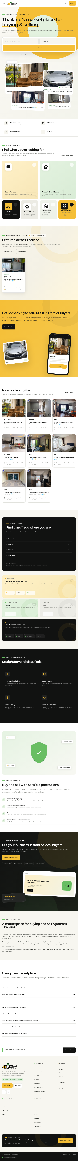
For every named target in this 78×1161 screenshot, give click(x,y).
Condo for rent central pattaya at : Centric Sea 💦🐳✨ (13, 280)
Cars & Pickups (38, 1075)
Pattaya (16, 54)
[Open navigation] (4, 3)
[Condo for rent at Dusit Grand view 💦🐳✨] (39, 443)
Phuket (21, 54)
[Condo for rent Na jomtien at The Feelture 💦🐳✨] (64, 408)
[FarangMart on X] (8, 1092)
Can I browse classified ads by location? (14, 1007)
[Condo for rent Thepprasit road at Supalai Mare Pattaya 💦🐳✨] (39, 478)
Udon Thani (47, 613)
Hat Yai (39, 636)
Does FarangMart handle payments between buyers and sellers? (21, 1020)
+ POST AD (72, 3)
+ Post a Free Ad (7, 1085)
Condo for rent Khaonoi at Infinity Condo (38, 423)
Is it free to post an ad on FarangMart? (13, 988)
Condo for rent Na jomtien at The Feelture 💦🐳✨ (63, 423)
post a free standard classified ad (18, 942)
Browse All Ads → (23, 251)
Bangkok (10, 54)
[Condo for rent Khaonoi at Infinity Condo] (39, 408)
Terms (69, 1154)
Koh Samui (29, 636)
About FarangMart (39, 1103)
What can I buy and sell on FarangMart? (13, 994)
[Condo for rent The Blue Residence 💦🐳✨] (13, 443)
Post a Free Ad (8, 327)
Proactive (12, 1158)
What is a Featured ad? (9, 1014)
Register (36, 1118)
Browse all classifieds (67, 155)
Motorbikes (37, 1083)
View (21, 289)
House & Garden (38, 1087)
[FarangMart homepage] (12, 3)
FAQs (35, 1106)
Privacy (64, 1154)
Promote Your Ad (9, 251)
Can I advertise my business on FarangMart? (15, 1033)
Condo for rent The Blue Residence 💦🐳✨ (11, 458)
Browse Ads (18, 1085)
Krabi (19, 636)
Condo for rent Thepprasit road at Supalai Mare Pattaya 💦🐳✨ (39, 493)
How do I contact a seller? (9, 1001)
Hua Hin (34, 54)
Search (40, 48)
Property (36, 1079)
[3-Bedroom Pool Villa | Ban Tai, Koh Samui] (13, 408)
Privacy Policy (37, 1122)
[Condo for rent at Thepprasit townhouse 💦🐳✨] (13, 478)
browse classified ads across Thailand (53, 936)
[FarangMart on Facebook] (4, 1092)
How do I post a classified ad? (11, 1026)
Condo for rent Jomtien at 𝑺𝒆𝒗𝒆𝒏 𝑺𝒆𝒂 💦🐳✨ (64, 458)
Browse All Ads (69, 392)
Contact (36, 1110)
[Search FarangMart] (66, 3)
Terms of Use (37, 1126)
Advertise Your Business (11, 857)
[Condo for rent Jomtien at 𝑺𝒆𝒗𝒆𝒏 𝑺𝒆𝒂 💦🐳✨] (64, 443)
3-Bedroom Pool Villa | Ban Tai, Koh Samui (13, 423)
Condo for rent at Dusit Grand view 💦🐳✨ (37, 458)
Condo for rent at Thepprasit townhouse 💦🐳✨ (12, 493)
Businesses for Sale (39, 1091)
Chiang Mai (27, 54)
